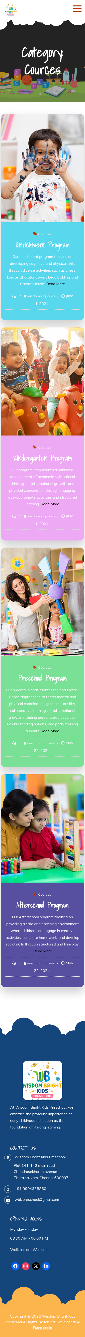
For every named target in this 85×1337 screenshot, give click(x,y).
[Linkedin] (46, 1266)
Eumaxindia (42, 1327)
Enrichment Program (43, 244)
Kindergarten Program (42, 458)
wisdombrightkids (41, 296)
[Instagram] (26, 1266)
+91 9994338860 (30, 1188)
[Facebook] (15, 1266)
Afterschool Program (43, 905)
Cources (44, 234)
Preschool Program (42, 678)
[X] (36, 1266)
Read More (55, 283)
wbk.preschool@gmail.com (37, 1199)
